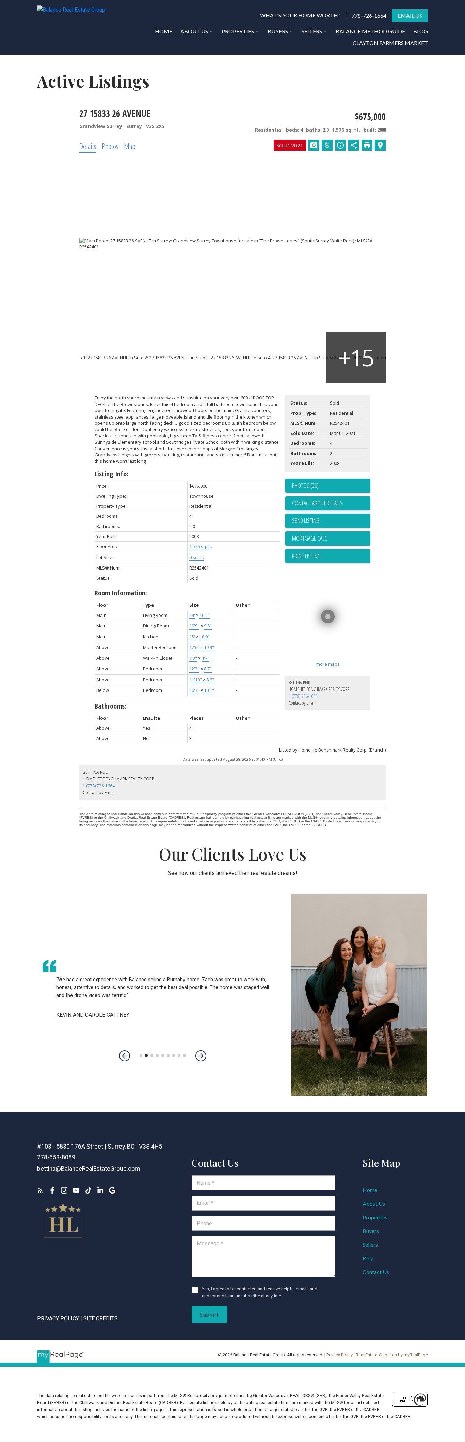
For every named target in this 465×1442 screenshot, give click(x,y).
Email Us (410, 15)
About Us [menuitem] (194, 31)
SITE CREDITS (100, 1318)
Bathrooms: (110, 706)
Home (370, 1190)
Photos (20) (305, 485)
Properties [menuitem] (238, 31)
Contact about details (317, 503)
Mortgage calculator (331, 538)
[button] (300, 16)
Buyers (371, 1231)
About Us (374, 1203)
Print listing (306, 556)
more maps (328, 664)
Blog (368, 1258)
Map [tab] (129, 146)
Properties (375, 1217)
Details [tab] (87, 146)
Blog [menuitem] (420, 31)
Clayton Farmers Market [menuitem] (390, 43)
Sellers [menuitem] (312, 31)
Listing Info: (111, 474)
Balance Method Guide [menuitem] (370, 31)
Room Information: (121, 592)
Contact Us (376, 1272)
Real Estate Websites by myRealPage (392, 1354)
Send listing (306, 520)
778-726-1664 (369, 15)
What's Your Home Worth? (300, 15)
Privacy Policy (58, 1318)
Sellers (370, 1244)
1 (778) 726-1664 (303, 696)
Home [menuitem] (163, 31)
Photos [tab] (110, 146)
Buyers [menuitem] (278, 31)
